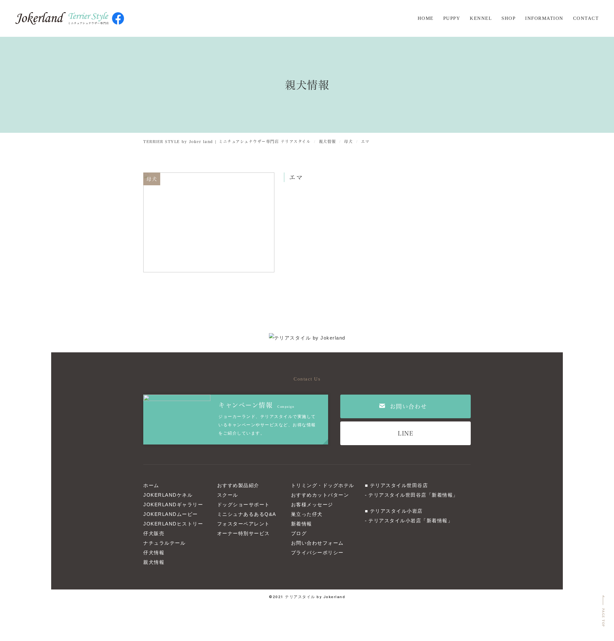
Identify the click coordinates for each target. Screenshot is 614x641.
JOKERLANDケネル (168, 495)
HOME (426, 18)
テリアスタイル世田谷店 (399, 485)
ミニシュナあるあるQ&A (246, 514)
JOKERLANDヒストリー (173, 523)
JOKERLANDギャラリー (173, 504)
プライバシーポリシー (317, 552)
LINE (405, 433)
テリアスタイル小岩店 (396, 511)
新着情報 (301, 523)
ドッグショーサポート (243, 504)
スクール (227, 495)
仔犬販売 (153, 533)
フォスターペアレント (243, 523)
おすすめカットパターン (320, 495)
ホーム (151, 485)
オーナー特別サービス (243, 533)
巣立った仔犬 (307, 514)
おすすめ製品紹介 (238, 485)
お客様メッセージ (312, 504)
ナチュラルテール (164, 543)
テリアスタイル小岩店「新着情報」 (410, 520)
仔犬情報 (153, 552)
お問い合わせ (408, 406)
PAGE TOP (603, 617)
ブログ (299, 533)
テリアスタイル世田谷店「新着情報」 (413, 495)
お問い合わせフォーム (317, 543)
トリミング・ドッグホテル (322, 485)
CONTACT (586, 18)
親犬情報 (153, 562)
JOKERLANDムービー (170, 514)
